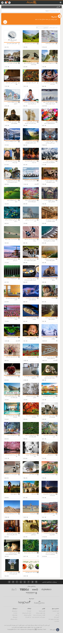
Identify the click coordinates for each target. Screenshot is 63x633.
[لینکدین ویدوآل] (24, 582)
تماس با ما (29, 611)
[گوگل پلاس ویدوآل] (17, 582)
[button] (2, 2)
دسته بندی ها (52, 11)
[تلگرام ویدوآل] (32, 582)
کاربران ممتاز (56, 617)
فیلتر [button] (58, 7)
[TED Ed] (24, 589)
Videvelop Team (41, 629)
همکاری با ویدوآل (27, 615)
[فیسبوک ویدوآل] (28, 582)
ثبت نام (57, 615)
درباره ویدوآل (14, 611)
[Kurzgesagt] (31, 593)
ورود (58, 613)
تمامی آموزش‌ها (56, 611)
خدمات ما (15, 613)
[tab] (31, 6)
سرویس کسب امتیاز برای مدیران (38, 617)
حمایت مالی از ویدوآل (26, 613)
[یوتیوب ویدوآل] (21, 582)
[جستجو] (9, 2)
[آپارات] (35, 589)
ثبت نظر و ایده (28, 617)
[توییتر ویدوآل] (13, 582)
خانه (58, 11)
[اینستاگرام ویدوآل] (36, 582)
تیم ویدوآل (15, 617)
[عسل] (24, 602)
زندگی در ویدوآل (13, 619)
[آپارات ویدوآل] (9, 582)
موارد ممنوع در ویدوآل (40, 613)
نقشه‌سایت (56, 621)
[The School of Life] (14, 589)
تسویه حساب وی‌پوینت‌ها (54, 619)
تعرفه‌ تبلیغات (14, 615)
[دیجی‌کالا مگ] (46, 589)
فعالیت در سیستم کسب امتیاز (39, 615)
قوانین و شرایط (42, 611)
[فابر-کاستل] (39, 602)
